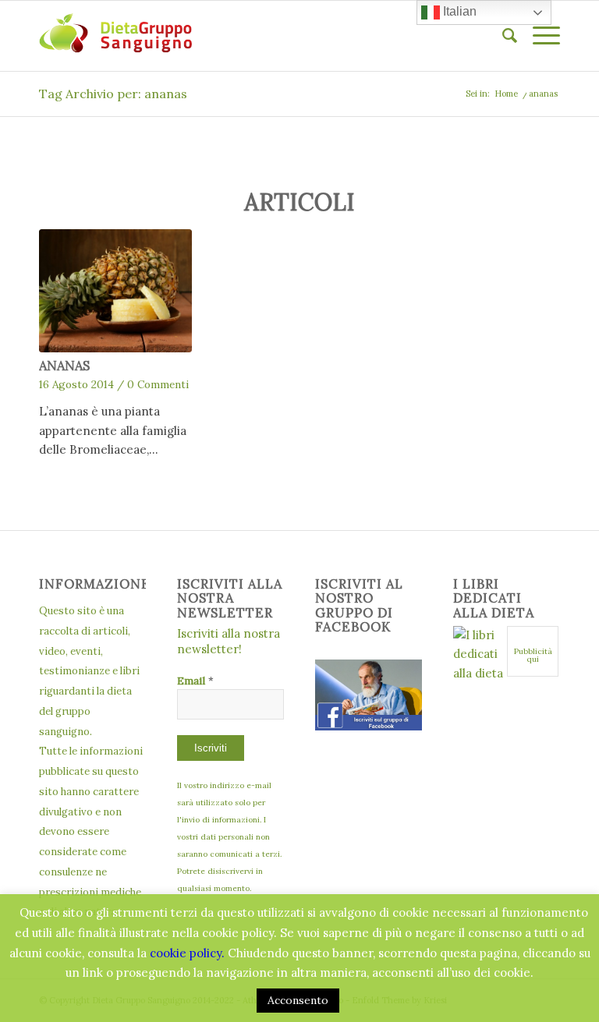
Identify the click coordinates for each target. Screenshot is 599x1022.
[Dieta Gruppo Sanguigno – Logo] (115, 36)
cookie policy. (187, 953)
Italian (458, 11)
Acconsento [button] (298, 1000)
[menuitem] (502, 36)
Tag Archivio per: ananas (113, 93)
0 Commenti (158, 384)
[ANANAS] (115, 290)
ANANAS (64, 365)
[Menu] (538, 36)
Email (195, 681)
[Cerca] (502, 36)
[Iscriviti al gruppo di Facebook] (368, 726)
